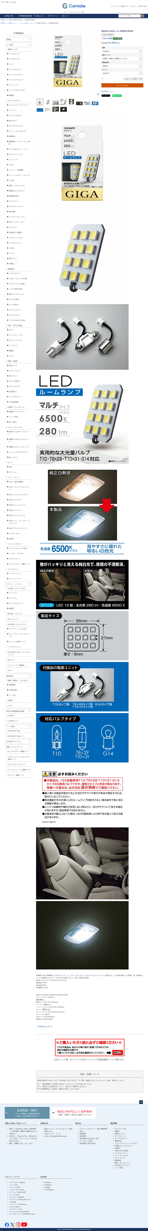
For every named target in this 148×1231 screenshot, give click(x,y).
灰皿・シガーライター (17, 186)
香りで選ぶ (13, 422)
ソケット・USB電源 (16, 170)
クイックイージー (15, 579)
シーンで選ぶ (13, 417)
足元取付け (13, 391)
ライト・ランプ (18, 23)
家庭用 (11, 608)
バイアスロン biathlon (17, 1182)
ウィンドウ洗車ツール (17, 642)
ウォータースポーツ (16, 74)
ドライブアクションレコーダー (126, 1143)
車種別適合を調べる (45, 1026)
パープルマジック (14, 647)
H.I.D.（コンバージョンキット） (19, 488)
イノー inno (13, 1185)
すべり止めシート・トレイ (18, 149)
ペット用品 (11, 726)
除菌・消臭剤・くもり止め (17, 680)
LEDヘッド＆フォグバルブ (18, 495)
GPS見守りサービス (14, 741)
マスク (10, 706)
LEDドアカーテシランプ (17, 528)
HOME (3, 20)
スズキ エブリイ (15, 310)
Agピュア (11, 660)
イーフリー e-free (15, 1209)
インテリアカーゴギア (17, 90)
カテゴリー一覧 (120, 1129)
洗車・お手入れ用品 (15, 325)
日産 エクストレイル (16, 294)
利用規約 (83, 1134)
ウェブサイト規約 (86, 1141)
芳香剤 (11, 264)
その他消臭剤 (13, 402)
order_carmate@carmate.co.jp (55, 1136)
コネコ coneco (14, 1207)
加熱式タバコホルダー (17, 191)
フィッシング (13, 85)
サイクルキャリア (15, 69)
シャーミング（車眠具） (17, 665)
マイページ (54, 16)
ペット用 (12, 695)
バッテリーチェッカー (17, 217)
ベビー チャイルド (121, 1155)
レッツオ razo (14, 1194)
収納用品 (12, 136)
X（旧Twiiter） (49, 1190)
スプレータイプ (14, 371)
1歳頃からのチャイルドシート (19, 440)
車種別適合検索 (26, 16)
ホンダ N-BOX (14, 299)
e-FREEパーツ (13, 721)
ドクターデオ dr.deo (16, 1190)
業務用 (11, 95)
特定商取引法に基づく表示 (89, 1138)
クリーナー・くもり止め (18, 629)
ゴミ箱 (11, 180)
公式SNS (43, 1177)
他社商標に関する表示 (88, 1143)
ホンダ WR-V (13, 305)
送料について (107, 55)
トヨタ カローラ (15, 273)
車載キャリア (13, 49)
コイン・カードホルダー (18, 131)
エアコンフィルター (16, 238)
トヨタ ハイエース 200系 (18, 278)
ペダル (11, 165)
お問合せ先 (44, 1123)
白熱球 (11, 539)
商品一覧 (10, 16)
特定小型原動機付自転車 (15, 711)
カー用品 (9, 20)
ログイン (133, 6)
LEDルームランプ (30, 23)
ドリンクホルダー (15, 115)
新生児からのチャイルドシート (19, 433)
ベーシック (13, 593)
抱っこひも (13, 457)
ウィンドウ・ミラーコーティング (19, 635)
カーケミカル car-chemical (19, 1211)
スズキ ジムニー (15, 315)
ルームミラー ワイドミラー (19, 105)
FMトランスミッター (16, 222)
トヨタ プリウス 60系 (17, 284)
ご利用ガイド (124, 6)
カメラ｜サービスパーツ (17, 764)
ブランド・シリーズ (14, 584)
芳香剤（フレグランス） (17, 407)
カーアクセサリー (14, 101)
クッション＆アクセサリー (18, 452)
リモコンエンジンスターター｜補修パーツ (19, 758)
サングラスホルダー (16, 126)
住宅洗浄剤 (13, 690)
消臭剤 (117, 1148)
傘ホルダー (13, 121)
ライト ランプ (120, 1158)
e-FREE (11, 716)
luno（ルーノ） (13, 619)
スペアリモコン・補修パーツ (19, 564)
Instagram (48, 1185)
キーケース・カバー (16, 154)
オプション (13, 472)
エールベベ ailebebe (16, 1197)
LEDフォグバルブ (15, 500)
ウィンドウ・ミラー (16, 335)
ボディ (11, 330)
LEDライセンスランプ (17, 515)
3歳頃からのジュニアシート (19, 447)
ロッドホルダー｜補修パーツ (18, 751)
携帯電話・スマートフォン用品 (19, 143)
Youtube (47, 1187)
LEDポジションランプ (17, 505)
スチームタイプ (14, 386)
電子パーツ (13, 258)
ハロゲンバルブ (14, 533)
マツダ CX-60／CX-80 (17, 320)
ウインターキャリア (16, 80)
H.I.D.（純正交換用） (16, 482)
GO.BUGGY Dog (14, 731)
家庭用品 (10, 676)
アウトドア (13, 227)
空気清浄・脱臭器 (15, 232)
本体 (10, 467)
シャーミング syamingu (17, 1204)
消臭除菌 (12, 685)
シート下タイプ (14, 397)
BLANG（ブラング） (15, 614)
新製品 (9, 39)
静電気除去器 (13, 196)
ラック (11, 64)
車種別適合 (106, 62)
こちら (30, 1143)
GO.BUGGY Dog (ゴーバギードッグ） (19, 653)
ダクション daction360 (17, 1192)
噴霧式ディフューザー (17, 411)
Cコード (105, 70)
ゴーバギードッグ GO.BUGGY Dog (22, 1214)
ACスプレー (13, 376)
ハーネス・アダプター (17, 553)
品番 (104, 48)
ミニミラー (13, 110)
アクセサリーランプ (16, 206)
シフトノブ (13, 159)
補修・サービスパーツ (15, 747)
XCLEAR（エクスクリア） (17, 624)
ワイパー (12, 253)
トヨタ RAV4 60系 (15, 289)
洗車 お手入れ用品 (121, 1151)
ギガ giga (12, 1202)
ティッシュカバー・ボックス (19, 175)
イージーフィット (15, 573)
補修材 (11, 351)
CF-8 (10, 670)
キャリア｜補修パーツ (16, 775)
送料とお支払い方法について (15, 1123)
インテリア (13, 345)
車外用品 (12, 212)
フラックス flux (14, 1187)
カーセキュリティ (15, 243)
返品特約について (107, 91)
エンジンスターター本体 (18, 548)
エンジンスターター (15, 544)
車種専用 (11, 269)
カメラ (10, 462)
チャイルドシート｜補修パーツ (19, 770)
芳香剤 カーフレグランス (124, 1146)
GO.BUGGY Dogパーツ (16, 736)
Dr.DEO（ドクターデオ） (17, 588)
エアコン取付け (14, 381)
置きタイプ (13, 365)
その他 (11, 248)
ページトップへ (141, 1102)
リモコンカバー (14, 559)
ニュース (115, 6)
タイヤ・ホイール (15, 340)
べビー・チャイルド (15, 427)
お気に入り (40, 16)
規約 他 (78, 1123)
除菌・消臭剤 (13, 361)
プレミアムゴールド (16, 603)
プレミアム (13, 598)
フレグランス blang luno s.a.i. (20, 1199)
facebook (47, 1182)
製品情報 (114, 1123)
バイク (11, 356)
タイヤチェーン (13, 569)
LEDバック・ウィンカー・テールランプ (19, 522)
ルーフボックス (14, 59)
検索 (142, 15)
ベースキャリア (14, 54)
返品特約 (83, 1136)
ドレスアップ (13, 201)
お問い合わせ (143, 6)
